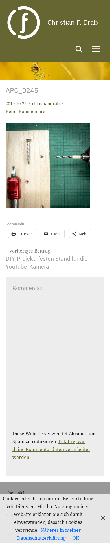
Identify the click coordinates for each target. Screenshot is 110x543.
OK (75, 538)
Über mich (16, 492)
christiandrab (46, 103)
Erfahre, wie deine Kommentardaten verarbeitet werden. (51, 449)
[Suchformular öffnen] (79, 49)
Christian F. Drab (72, 22)
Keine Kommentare (25, 111)
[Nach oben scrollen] (98, 531)
